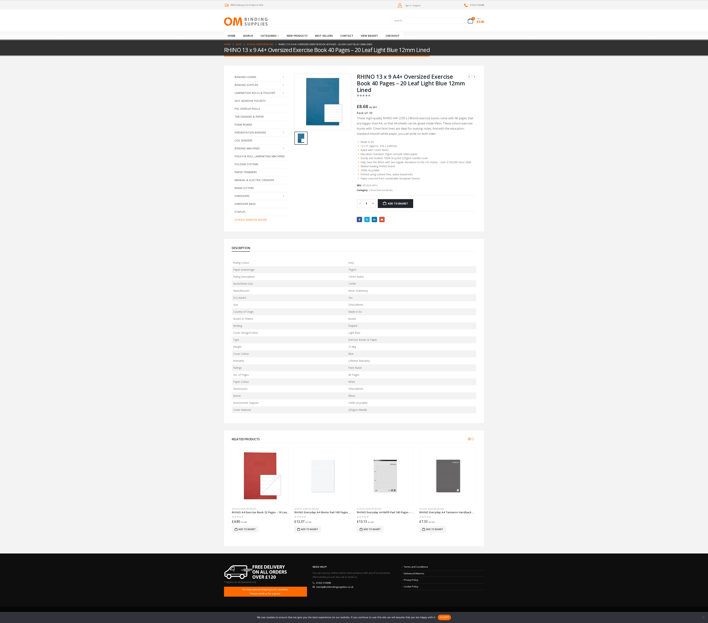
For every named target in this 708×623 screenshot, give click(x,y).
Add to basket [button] (247, 529)
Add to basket (398, 203)
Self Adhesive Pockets (250, 101)
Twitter (367, 219)
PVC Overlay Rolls (247, 108)
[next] (474, 76)
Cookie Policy (411, 586)
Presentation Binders (250, 132)
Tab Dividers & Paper (249, 116)
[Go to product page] (260, 476)
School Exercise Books (251, 219)
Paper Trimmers (246, 172)
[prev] (469, 76)
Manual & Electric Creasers (254, 180)
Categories (269, 35)
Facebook (359, 219)
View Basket (369, 35)
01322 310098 (323, 582)
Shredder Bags (245, 204)
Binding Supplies (246, 85)
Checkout (393, 35)
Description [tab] (241, 248)
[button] (469, 439)
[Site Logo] (246, 21)
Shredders (242, 196)
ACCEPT (444, 617)
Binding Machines (247, 148)
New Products (297, 35)
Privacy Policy (411, 580)
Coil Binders (243, 140)
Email (382, 219)
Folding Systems (246, 164)
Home (231, 35)
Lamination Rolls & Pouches (255, 93)
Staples (240, 212)
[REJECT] (703, 617)
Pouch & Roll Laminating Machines (260, 156)
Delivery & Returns (414, 573)
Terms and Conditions (416, 566)
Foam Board (243, 124)
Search (248, 35)
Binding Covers (245, 77)
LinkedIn (374, 219)
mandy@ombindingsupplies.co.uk (334, 587)
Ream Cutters (244, 188)
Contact (346, 35)
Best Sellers (324, 35)
